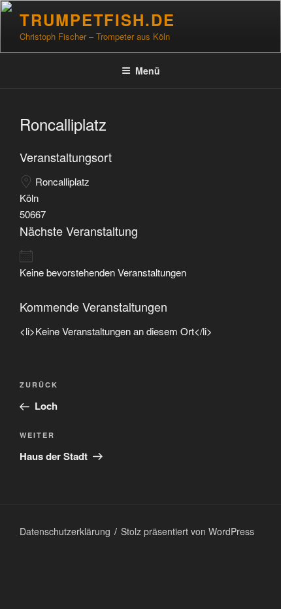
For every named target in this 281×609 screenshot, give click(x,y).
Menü (147, 70)
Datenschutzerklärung (65, 531)
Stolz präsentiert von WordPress (187, 531)
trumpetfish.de (97, 19)
